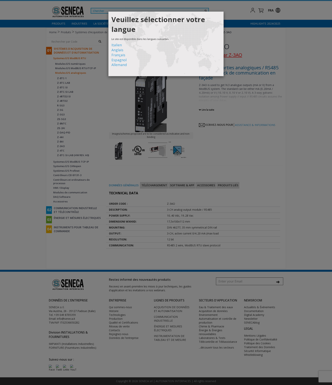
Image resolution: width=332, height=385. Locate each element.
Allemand (119, 64)
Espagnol (119, 60)
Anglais (117, 50)
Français (118, 55)
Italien (116, 45)
